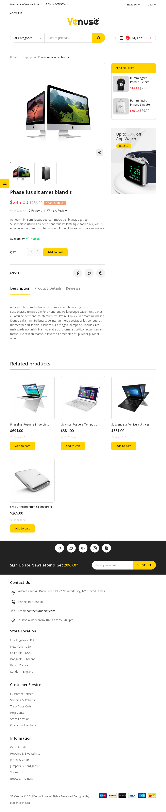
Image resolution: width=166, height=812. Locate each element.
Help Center (18, 713)
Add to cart (55, 252)
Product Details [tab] (48, 288)
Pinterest (100, 273)
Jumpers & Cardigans (24, 766)
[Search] (98, 38)
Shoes (14, 772)
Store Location (20, 719)
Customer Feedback (23, 725)
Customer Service (21, 694)
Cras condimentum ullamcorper (31, 507)
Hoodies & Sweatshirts (25, 753)
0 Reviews (35, 210)
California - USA (20, 653)
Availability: (17, 238)
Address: (23, 591)
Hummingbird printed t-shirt (139, 80)
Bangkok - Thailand (22, 659)
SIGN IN (50, 4)
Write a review (57, 210)
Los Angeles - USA (22, 640)
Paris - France (19, 665)
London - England (21, 671)
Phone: (22, 602)
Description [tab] (20, 288)
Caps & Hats (18, 747)
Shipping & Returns (22, 700)
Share (77, 273)
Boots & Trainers (21, 778)
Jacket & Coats (20, 760)
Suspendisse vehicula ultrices (130, 424)
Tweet (89, 273)
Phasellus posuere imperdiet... (29, 424)
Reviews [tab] (73, 288)
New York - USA (20, 646)
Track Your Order (21, 706)
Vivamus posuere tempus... (79, 424)
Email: (22, 611)
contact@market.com (41, 611)
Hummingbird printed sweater (140, 102)
